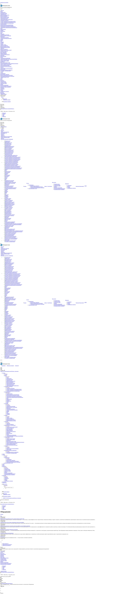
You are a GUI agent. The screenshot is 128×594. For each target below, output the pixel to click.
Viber (3, 114)
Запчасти (8, 447)
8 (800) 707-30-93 (3, 94)
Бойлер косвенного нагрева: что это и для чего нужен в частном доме (12, 518)
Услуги (5, 456)
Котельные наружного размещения (12, 452)
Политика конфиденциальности (5, 563)
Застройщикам (8, 459)
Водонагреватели (9, 393)
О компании (2, 551)
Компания (6, 477)
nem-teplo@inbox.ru (10, 108)
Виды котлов (2, 536)
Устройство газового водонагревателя (6, 533)
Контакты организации (4, 562)
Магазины (2, 555)
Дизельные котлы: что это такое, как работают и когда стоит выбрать (12, 522)
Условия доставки (3, 559)
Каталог (5, 374)
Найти (2, 586)
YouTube (3, 113)
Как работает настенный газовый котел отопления (9, 529)
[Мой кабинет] (0, 361)
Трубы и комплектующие (10, 438)
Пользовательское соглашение (5, 564)
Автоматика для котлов (10, 388)
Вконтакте (4, 505)
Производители (3, 554)
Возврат (1, 561)
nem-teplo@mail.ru (4, 108)
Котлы (7, 377)
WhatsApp (4, 116)
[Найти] (1, 9)
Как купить (6, 468)
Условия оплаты (3, 558)
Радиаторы (8, 405)
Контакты (2, 556)
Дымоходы (8, 423)
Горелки (7, 417)
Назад (8, 376)
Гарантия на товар (3, 560)
